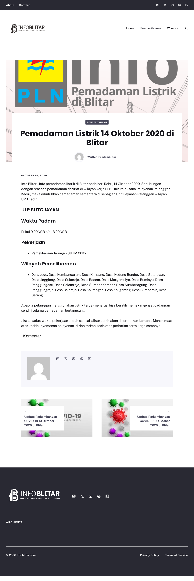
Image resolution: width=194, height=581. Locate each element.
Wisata (171, 28)
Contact (24, 5)
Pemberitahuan (150, 28)
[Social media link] (157, 4)
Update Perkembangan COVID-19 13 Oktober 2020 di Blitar (40, 421)
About (10, 5)
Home (130, 28)
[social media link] (57, 358)
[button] (185, 28)
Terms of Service (176, 555)
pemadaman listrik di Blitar (67, 184)
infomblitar (109, 156)
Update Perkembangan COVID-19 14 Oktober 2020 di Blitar (153, 421)
